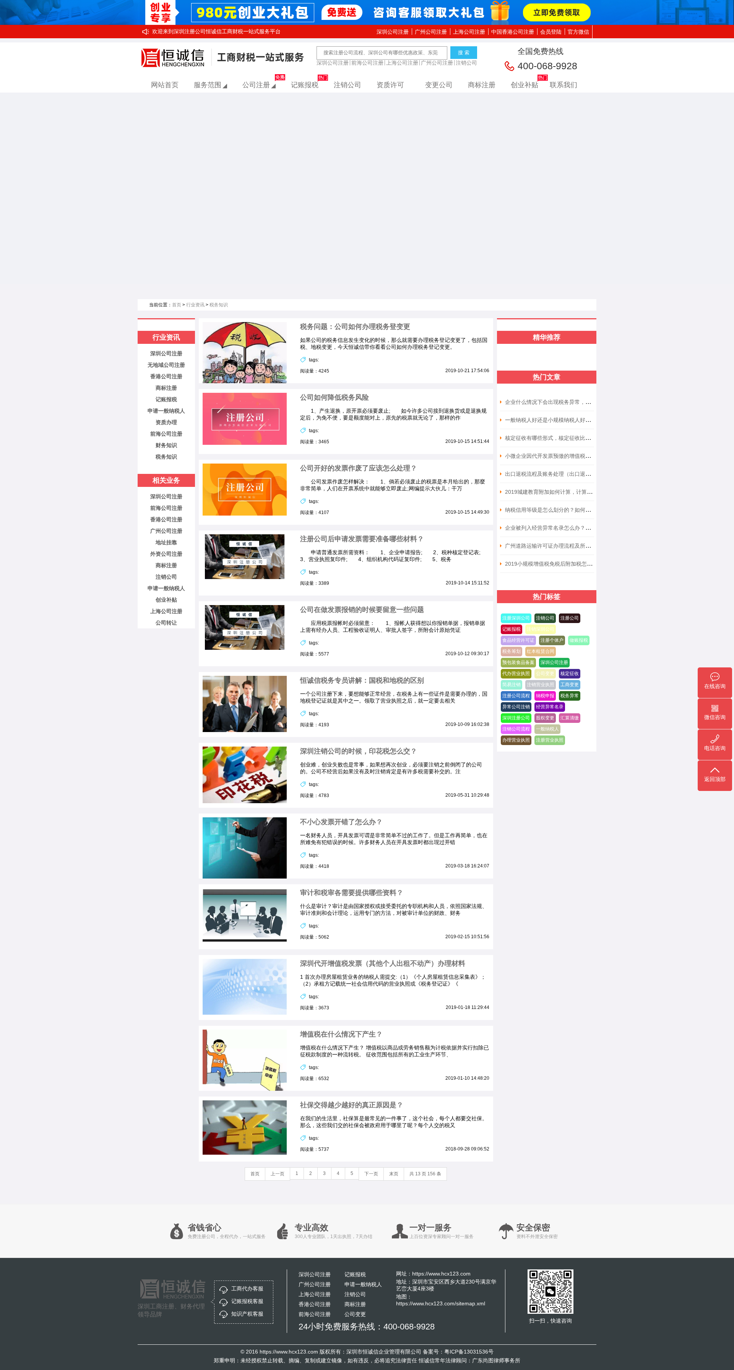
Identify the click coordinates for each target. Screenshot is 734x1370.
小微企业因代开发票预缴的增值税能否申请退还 (561, 456)
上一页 (277, 1173)
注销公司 (466, 63)
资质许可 (390, 85)
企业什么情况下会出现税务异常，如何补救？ (558, 402)
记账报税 (304, 85)
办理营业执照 (516, 740)
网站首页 (165, 85)
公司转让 (166, 623)
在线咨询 (715, 686)
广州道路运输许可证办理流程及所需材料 (553, 546)
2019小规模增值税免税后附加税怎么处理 (554, 564)
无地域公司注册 (166, 365)
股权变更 (545, 718)
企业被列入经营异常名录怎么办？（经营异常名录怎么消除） (577, 528)
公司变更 (545, 673)
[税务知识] (367, 188)
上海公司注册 (469, 32)
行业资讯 (195, 305)
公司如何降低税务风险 (334, 397)
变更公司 (439, 85)
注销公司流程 (516, 729)
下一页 (371, 1173)
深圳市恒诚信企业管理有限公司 (383, 1352)
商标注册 (481, 85)
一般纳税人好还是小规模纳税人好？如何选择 (558, 420)
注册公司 (569, 618)
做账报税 (579, 640)
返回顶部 (715, 779)
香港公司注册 (166, 376)
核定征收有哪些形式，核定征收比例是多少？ (558, 438)
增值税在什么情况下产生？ (341, 1034)
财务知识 (166, 445)
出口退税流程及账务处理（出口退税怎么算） (558, 474)
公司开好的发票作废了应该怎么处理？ (358, 468)
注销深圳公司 (540, 629)
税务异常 (569, 695)
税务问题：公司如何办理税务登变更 (355, 326)
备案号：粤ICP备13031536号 (458, 1352)
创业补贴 (524, 85)
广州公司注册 (431, 32)
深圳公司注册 (393, 32)
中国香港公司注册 (512, 32)
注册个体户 (552, 640)
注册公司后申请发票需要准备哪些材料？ (362, 539)
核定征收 (569, 673)
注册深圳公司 (516, 618)
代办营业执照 (516, 673)
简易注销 (511, 684)
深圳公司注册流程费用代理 (174, 58)
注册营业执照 (549, 740)
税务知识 (218, 305)
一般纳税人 (547, 729)
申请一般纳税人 (166, 411)
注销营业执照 (540, 684)
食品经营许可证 (518, 640)
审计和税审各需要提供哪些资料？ (351, 893)
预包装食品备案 (518, 662)
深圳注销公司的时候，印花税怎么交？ (358, 751)
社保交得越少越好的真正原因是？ (351, 1105)
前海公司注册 (367, 63)
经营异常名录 (549, 706)
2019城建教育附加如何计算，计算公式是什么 (559, 492)
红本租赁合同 (540, 651)
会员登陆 (551, 32)
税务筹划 (511, 651)
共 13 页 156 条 (425, 1173)
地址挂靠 (166, 542)
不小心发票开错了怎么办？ (341, 822)
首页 (176, 305)
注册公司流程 (516, 695)
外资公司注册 (166, 554)
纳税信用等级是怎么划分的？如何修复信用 (556, 510)
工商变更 (569, 684)
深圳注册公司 (516, 718)
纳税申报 (545, 695)
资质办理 (166, 422)
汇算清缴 (569, 718)
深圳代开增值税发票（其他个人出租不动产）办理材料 (382, 963)
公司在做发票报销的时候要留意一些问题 (362, 609)
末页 (393, 1173)
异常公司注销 (516, 706)
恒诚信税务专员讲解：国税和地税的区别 (362, 680)
